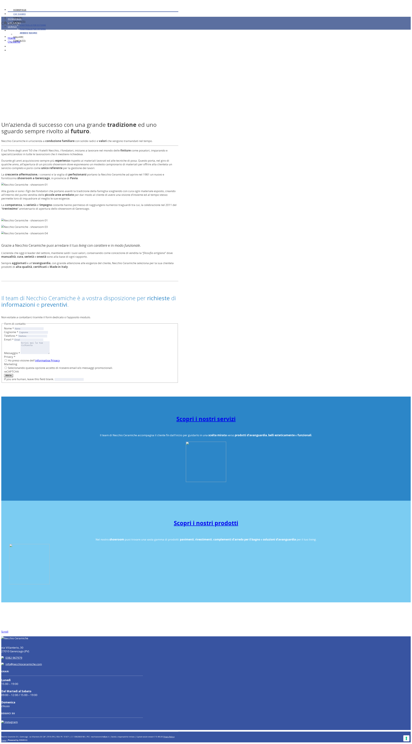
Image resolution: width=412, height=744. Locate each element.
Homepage (19, 9)
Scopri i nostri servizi (206, 419)
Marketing (10, 364)
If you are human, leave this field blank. (29, 379)
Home (11, 38)
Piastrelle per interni (33, 29)
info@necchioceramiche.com (23, 664)
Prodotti (14, 30)
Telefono (10, 336)
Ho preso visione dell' (33, 360)
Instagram (11, 722)
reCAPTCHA (11, 371)
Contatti (14, 50)
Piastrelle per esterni (33, 25)
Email (9, 339)
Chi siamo (19, 14)
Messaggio (12, 353)
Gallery (13, 46)
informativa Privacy (47, 360)
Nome (9, 328)
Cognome (11, 332)
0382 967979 (13, 658)
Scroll (4, 631)
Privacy (9, 357)
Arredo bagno (22, 42)
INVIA (8, 375)
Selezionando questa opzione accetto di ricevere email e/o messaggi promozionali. (60, 368)
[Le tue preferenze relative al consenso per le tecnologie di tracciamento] (406, 738)
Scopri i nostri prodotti (206, 523)
